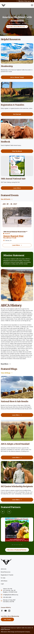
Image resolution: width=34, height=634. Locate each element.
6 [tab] (21, 544)
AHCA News (4, 581)
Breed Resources (5, 572)
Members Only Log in (25, 1)
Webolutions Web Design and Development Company (15, 631)
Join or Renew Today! (17, 77)
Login (2, 583)
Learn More (17, 188)
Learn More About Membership (16, 26)
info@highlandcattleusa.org (10, 594)
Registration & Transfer (7, 575)
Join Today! (7, 619)
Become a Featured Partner (17, 550)
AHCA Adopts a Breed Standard (15, 444)
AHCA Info (3, 569)
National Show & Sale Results (14, 401)
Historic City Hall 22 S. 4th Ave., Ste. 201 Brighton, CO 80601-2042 (10, 590)
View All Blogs (5, 373)
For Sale (3, 578)
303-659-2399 (7, 597)
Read (4, 364)
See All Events (5, 199)
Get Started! (17, 114)
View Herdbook (17, 151)
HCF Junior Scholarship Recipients (17, 486)
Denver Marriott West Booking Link (13, 237)
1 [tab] (12, 544)
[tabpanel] (17, 530)
